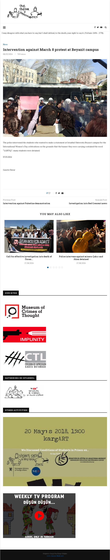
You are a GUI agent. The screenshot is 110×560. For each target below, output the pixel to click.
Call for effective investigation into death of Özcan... (29, 258)
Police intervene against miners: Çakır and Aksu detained (81, 258)
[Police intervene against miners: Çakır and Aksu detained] (81, 236)
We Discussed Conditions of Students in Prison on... (55, 450)
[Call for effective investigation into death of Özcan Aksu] (29, 236)
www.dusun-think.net (55, 556)
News (5, 44)
